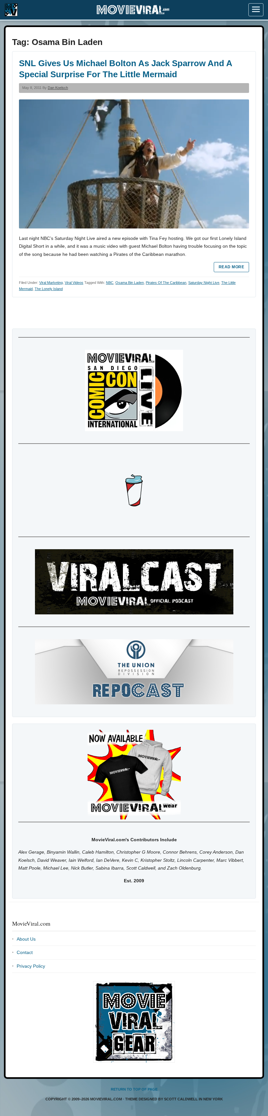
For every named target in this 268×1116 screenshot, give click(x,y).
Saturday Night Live (203, 283)
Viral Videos (74, 283)
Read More (231, 267)
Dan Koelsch (58, 88)
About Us (26, 939)
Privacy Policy (31, 966)
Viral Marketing (51, 283)
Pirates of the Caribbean (166, 283)
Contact (25, 952)
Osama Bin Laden (129, 283)
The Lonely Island (49, 289)
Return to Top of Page (134, 1089)
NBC (109, 283)
